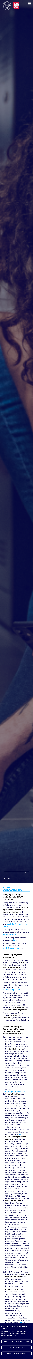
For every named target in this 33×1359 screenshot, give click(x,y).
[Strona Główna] (7, 5)
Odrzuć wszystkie (16, 1347)
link (14, 940)
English (9, 879)
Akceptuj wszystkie (16, 1353)
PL (4, 879)
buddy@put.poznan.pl (15, 1092)
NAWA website (9, 934)
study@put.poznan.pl (12, 948)
